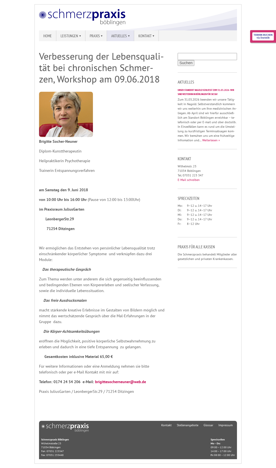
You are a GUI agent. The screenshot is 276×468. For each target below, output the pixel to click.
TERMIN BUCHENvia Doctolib (263, 36)
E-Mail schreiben (189, 180)
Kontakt (166, 425)
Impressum (225, 425)
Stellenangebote (187, 425)
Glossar (208, 425)
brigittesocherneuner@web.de (120, 381)
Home (47, 35)
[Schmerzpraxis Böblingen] (82, 24)
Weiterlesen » (211, 140)
